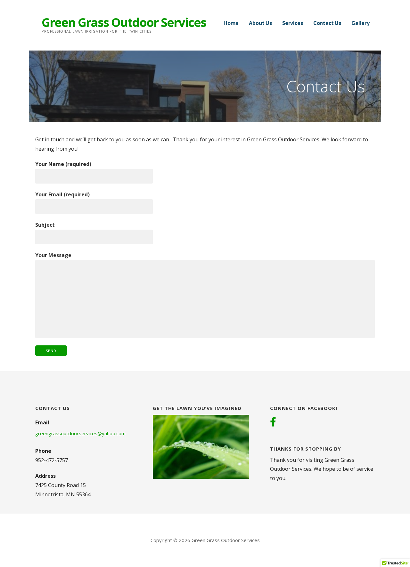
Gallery (360, 23)
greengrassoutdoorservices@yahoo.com (80, 433)
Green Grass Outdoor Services (124, 22)
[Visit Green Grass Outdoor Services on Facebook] (273, 422)
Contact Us (327, 23)
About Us (260, 23)
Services (292, 23)
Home (231, 23)
